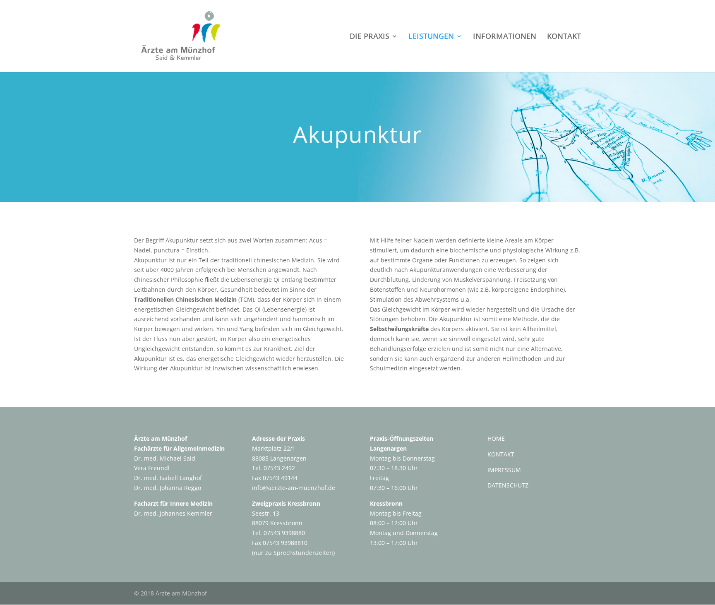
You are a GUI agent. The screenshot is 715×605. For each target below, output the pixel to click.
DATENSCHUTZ (507, 485)
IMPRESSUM (504, 470)
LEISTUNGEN (431, 37)
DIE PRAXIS (369, 37)
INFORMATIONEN (504, 37)
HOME (496, 438)
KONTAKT (564, 37)
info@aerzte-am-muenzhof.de (293, 488)
